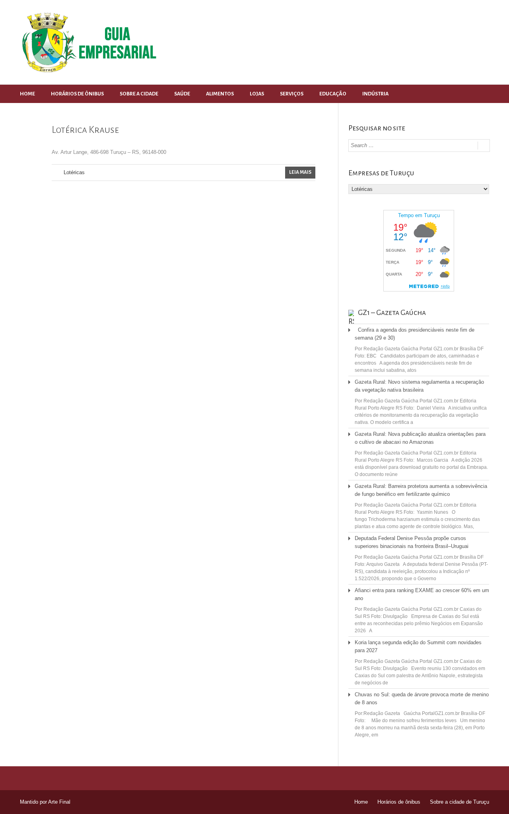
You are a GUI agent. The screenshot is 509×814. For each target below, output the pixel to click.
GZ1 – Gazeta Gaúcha (392, 313)
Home (27, 94)
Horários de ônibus (77, 94)
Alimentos (220, 94)
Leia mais (300, 172)
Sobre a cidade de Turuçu (459, 802)
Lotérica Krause (85, 129)
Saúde (182, 94)
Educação (332, 94)
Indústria (375, 94)
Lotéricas (74, 172)
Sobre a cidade (139, 94)
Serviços (291, 94)
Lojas (257, 94)
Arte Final (59, 802)
